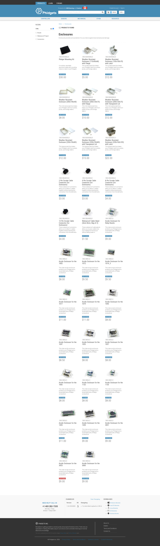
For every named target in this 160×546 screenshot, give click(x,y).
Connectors (40, 39)
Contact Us (107, 531)
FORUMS (59, 3)
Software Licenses (93, 539)
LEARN (50, 3)
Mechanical (82, 19)
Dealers (106, 526)
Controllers (45, 19)
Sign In (122, 8)
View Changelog (95, 499)
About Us (106, 523)
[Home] (46, 11)
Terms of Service (72, 533)
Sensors (64, 19)
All (51, 29)
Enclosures (68, 24)
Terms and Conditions (110, 528)
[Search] (103, 12)
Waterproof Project (43, 36)
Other (99, 19)
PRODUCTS (41, 3)
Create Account (114, 8)
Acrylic (39, 32)
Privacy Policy (63, 533)
